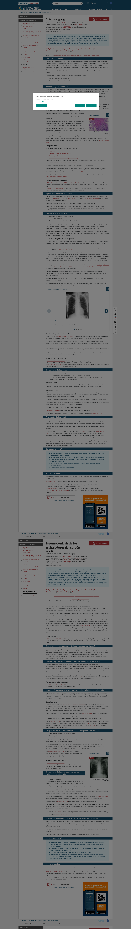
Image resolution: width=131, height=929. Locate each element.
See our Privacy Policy (40, 101)
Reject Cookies (80, 105)
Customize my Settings (41, 105)
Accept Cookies (91, 105)
